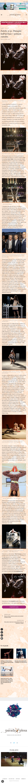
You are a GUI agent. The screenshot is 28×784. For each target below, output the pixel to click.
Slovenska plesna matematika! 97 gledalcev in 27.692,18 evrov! (21, 661)
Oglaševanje (11, 778)
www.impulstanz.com (18, 571)
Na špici (2, 28)
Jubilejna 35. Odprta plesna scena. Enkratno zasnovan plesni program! (7, 662)
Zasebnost (5, 778)
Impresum (23, 778)
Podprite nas (14, 607)
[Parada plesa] (14, 15)
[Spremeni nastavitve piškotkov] (2, 781)
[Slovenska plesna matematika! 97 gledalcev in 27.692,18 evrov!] (21, 654)
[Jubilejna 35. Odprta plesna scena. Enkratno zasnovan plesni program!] (7, 654)
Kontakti (18, 778)
